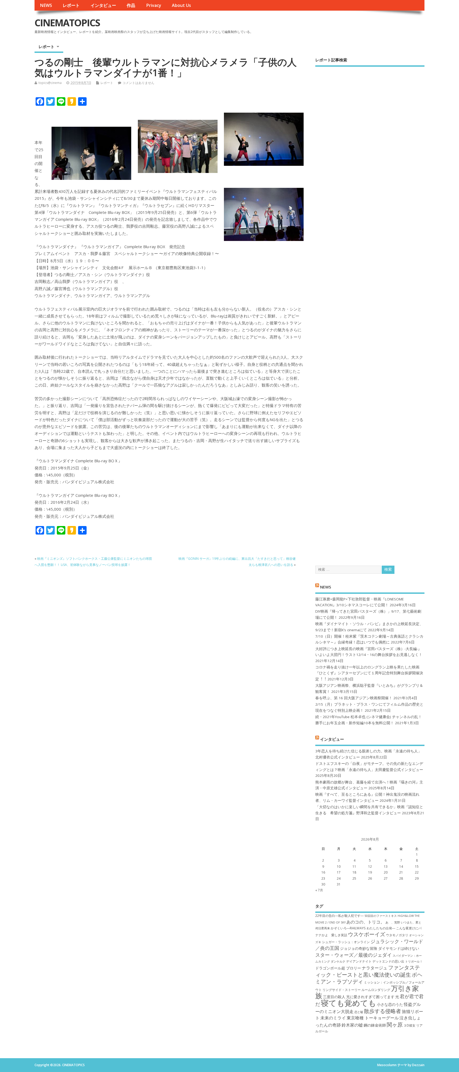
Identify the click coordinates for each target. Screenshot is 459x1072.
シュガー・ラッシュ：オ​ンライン (346, 942)
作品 (131, 5)
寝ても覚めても (348, 1003)
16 (323, 872)
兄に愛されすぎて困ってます (370, 996)
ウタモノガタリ (397, 935)
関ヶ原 (395, 1024)
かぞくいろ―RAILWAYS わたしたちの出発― (363, 928)
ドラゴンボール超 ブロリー (338, 968)
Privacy (153, 5)
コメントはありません (138, 82)
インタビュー (103, 5)
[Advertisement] (369, 311)
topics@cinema (50, 82)
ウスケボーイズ (366, 934)
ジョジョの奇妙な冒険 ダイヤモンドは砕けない (379, 948)
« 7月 (319, 890)
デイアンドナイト (359, 961)
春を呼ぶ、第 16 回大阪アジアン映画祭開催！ (353, 698)
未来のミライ (333, 1018)
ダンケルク (338, 961)
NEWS (46, 5)
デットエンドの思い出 (388, 961)
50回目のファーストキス (380, 916)
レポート (71, 5)
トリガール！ (414, 961)
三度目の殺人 (334, 996)
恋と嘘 (358, 1012)
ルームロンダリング (376, 990)
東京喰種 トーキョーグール (373, 1018)
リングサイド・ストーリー (341, 990)
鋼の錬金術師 (375, 1025)
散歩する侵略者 (382, 1011)
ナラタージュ (374, 968)
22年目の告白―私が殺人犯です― (339, 915)
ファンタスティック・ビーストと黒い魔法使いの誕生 (367, 971)
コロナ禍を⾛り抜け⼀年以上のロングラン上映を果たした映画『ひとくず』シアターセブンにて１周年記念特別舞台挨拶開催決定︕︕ (369, 673)
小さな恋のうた (390, 1004)
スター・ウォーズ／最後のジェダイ (353, 955)
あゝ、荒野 (392, 922)
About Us (181, 5)
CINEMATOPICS (67, 22)
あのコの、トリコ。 (365, 922)
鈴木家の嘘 (352, 1025)
